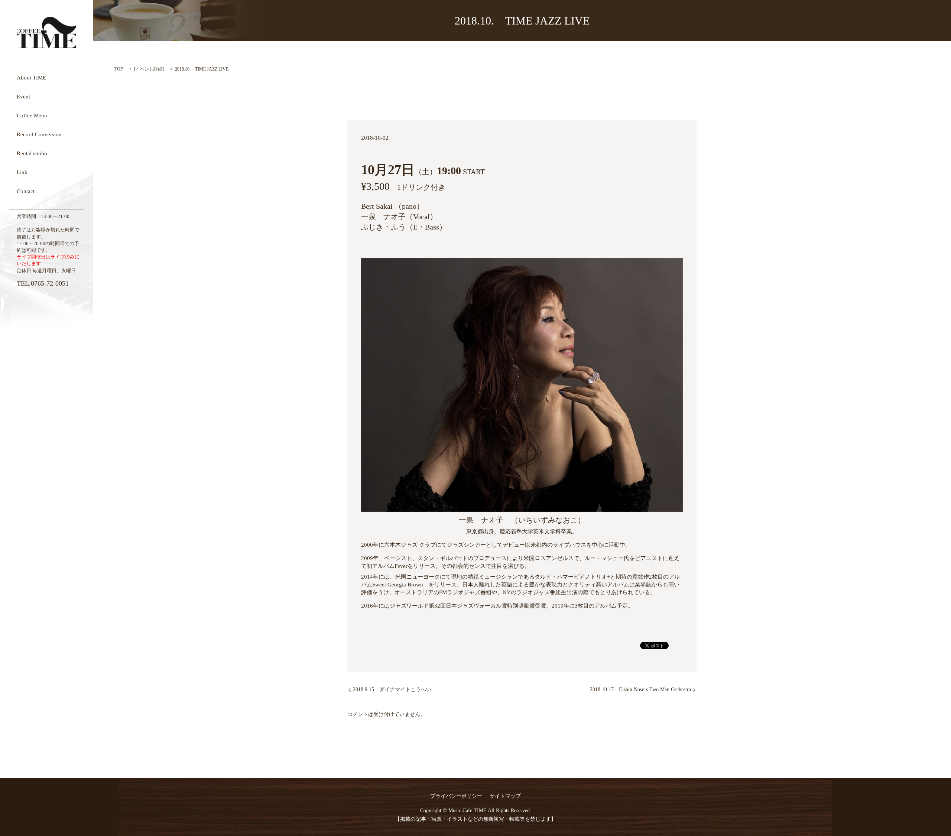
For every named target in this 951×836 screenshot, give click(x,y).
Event (23, 96)
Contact (26, 191)
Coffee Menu (32, 115)
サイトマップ (505, 796)
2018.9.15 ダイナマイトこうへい (392, 689)
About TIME (31, 77)
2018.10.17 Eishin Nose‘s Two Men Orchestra (640, 689)
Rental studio (32, 153)
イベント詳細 (149, 69)
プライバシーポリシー (456, 796)
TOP (118, 69)
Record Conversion (39, 134)
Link (22, 172)
